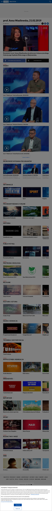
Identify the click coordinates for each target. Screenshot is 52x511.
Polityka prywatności (35, 494)
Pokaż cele (18, 508)
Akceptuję (18, 504)
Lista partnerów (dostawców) (7, 501)
